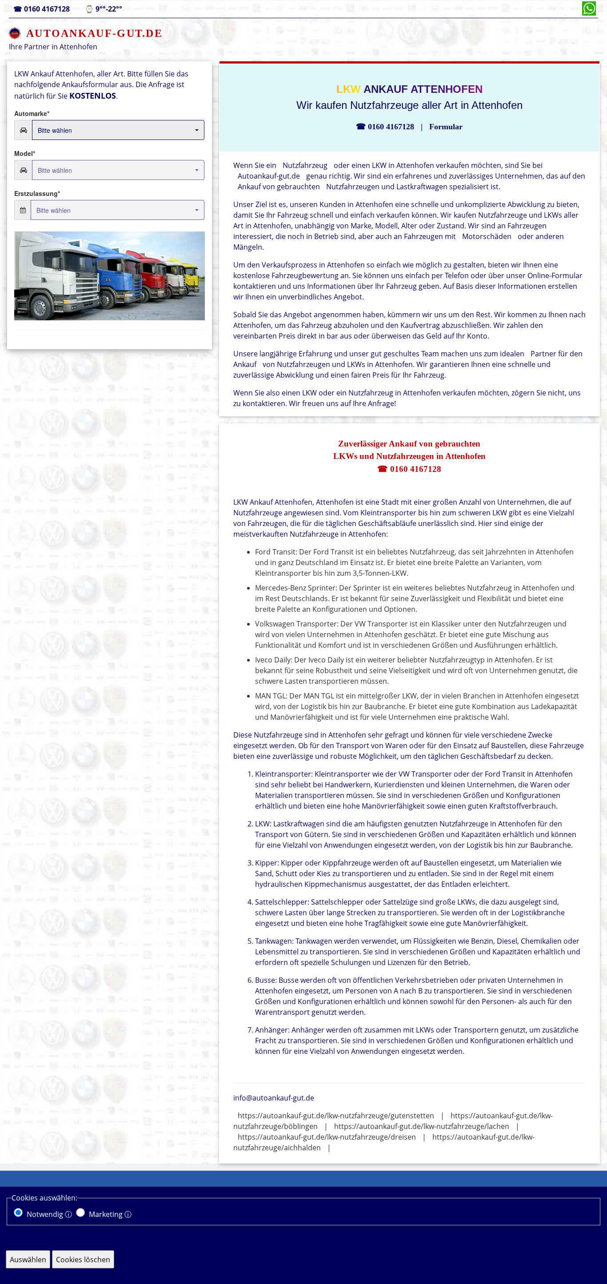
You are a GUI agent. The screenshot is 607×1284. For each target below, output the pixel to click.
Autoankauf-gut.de (269, 176)
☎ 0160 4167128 (409, 469)
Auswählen (28, 1259)
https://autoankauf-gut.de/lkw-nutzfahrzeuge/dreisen (327, 1137)
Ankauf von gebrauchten (279, 186)
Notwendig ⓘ (49, 1214)
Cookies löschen (83, 1259)
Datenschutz (429, 1238)
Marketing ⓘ (110, 1214)
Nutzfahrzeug (305, 165)
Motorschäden (486, 236)
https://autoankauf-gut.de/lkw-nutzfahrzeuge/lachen (421, 1126)
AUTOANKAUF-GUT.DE (94, 33)
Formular (446, 126)
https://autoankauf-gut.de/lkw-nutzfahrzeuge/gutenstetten (336, 1116)
